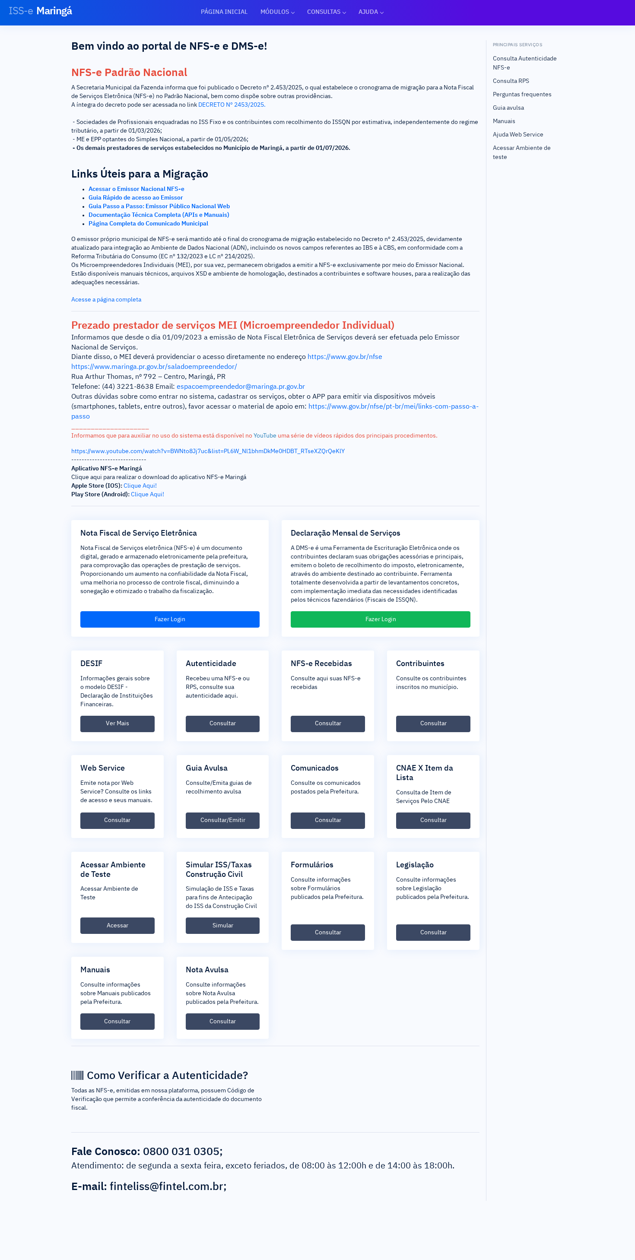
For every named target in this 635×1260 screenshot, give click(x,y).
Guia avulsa (508, 108)
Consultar (223, 723)
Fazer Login (170, 619)
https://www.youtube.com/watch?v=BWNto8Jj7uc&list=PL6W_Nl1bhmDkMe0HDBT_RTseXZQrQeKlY (208, 451)
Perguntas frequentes (522, 95)
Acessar (117, 926)
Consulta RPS (511, 81)
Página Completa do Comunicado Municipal (148, 224)
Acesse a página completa (106, 300)
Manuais (504, 121)
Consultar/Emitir (222, 820)
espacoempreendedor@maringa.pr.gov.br (241, 387)
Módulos (274, 12)
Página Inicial (224, 12)
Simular (223, 926)
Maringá (40, 11)
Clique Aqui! (140, 486)
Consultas (323, 12)
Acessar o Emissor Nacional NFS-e (136, 189)
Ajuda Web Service (518, 135)
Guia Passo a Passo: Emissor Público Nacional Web (159, 206)
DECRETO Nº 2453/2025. (232, 105)
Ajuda (368, 12)
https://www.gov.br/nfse (345, 357)
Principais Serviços (518, 44)
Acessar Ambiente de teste (522, 152)
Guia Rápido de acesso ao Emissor (136, 198)
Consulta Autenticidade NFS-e (525, 63)
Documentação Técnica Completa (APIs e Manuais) (159, 215)
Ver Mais (117, 723)
